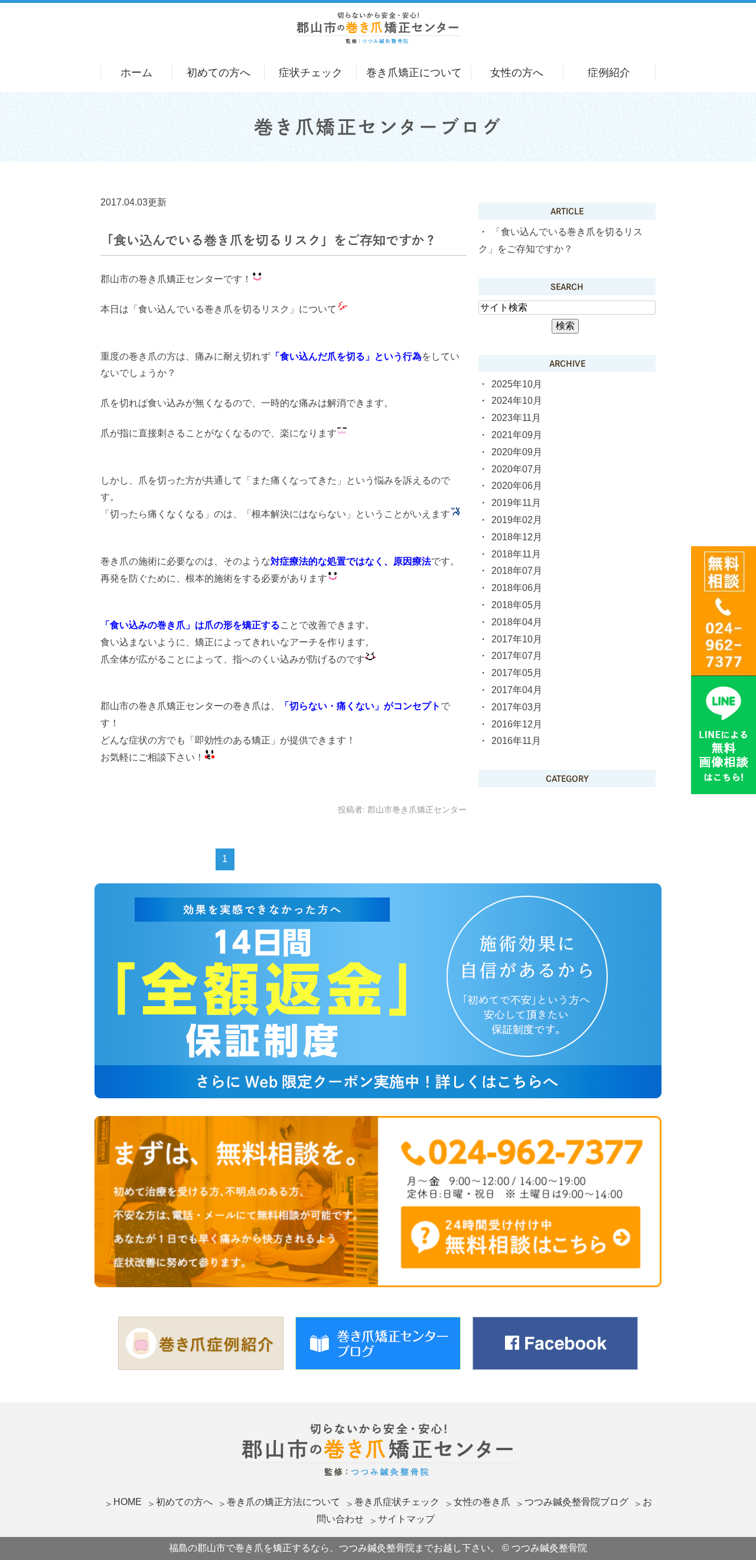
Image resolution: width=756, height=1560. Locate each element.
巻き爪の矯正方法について (283, 1502)
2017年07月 (516, 656)
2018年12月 (516, 537)
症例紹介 (609, 73)
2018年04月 (516, 622)
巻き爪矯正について (414, 73)
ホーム (136, 73)
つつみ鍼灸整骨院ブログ (576, 1502)
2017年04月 (516, 690)
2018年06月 (516, 588)
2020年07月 (516, 469)
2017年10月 (516, 639)
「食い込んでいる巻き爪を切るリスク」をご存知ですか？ (268, 240)
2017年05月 (516, 673)
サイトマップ (406, 1519)
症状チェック (311, 73)
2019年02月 (516, 520)
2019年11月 (516, 503)
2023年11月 (516, 418)
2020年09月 (516, 452)
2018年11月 (516, 554)
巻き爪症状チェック (396, 1502)
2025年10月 (516, 384)
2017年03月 (516, 707)
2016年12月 (516, 724)
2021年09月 (516, 435)
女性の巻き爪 (482, 1502)
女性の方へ (516, 73)
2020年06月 (516, 486)
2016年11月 (516, 741)
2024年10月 (516, 401)
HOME (127, 1502)
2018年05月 (516, 605)
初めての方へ (218, 73)
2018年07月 (516, 571)
